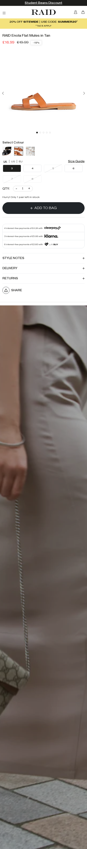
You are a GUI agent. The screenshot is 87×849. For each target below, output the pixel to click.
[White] (30, 151)
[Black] (6, 151)
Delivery (9, 268)
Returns (10, 278)
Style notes (13, 258)
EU (20, 161)
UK (5, 161)
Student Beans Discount (43, 3)
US (13, 161)
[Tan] (18, 151)
